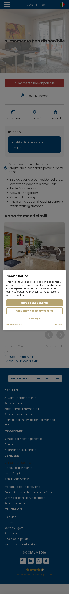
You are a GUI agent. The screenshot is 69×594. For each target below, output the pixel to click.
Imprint (59, 324)
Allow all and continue (34, 302)
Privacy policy (14, 324)
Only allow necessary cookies (34, 310)
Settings (34, 318)
